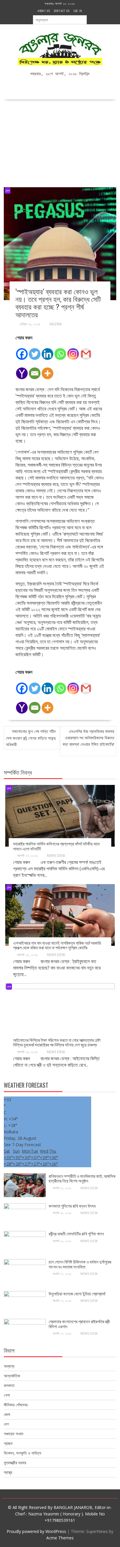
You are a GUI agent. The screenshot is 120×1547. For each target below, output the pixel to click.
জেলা (7, 1414)
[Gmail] (86, 351)
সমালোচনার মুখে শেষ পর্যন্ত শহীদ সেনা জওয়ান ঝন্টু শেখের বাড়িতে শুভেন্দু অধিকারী (31, 737)
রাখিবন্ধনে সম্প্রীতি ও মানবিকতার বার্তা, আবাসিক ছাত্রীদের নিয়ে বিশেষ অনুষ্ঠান (82, 1178)
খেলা (7, 1395)
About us (44, 10)
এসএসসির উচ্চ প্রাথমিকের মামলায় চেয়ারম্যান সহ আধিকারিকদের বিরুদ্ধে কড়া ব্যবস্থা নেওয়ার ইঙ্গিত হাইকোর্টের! (88, 737)
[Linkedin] (47, 351)
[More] (47, 370)
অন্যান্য (9, 1366)
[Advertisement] (60, 141)
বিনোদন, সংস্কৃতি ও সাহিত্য (22, 1453)
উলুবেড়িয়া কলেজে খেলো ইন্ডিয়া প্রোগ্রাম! (77, 1293)
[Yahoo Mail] (22, 370)
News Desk (56, 855)
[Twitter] (34, 351)
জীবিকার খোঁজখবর (16, 1404)
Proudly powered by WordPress (36, 1531)
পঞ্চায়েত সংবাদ (13, 1433)
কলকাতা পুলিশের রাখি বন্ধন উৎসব (72, 1205)
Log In (77, 10)
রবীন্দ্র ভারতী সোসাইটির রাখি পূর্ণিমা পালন (76, 1233)
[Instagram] (73, 351)
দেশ (8, 190)
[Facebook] (22, 351)
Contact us (62, 10)
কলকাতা (9, 1385)
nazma (56, 324)
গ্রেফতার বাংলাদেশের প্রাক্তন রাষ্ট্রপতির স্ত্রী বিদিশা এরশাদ (79, 1323)
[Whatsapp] (60, 351)
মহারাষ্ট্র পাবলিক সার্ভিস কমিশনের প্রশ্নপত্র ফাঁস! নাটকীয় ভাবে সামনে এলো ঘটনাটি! (56, 846)
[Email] (34, 370)
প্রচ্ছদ (8, 1443)
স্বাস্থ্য (8, 1472)
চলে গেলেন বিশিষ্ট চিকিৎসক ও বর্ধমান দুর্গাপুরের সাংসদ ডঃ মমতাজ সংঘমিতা (80, 1264)
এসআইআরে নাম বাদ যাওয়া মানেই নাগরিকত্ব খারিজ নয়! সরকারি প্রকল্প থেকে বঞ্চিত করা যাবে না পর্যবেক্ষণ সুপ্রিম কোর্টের (57, 945)
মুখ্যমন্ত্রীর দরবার (15, 1462)
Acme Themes (60, 1538)
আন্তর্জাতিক (12, 1375)
